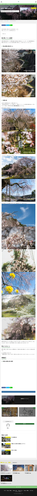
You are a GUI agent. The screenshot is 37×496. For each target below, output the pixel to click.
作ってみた (31, 490)
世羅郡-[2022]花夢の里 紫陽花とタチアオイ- (18, 443)
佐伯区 (2, 11)
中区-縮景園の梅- (14, 437)
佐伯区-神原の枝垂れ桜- (13, 20)
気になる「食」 (15, 490)
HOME (2, 20)
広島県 (6, 11)
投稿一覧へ (24, 423)
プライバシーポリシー (18, 491)
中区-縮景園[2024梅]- (28, 473)
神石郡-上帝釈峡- (14, 450)
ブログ (5, 490)
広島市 (4, 11)
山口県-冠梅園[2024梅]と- (16, 473)
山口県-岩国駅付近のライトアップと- (6, 483)
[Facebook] (4, 25)
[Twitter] (7, 25)
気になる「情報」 (26, 490)
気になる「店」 (20, 490)
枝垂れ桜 (8, 11)
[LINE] (11, 25)
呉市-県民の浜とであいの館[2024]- (6, 473)
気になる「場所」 (14, 10)
